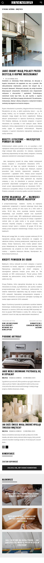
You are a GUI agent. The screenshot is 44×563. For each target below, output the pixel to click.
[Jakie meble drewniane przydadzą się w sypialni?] (22, 355)
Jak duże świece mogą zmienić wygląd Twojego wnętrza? (21, 426)
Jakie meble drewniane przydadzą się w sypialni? (21, 373)
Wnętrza (19, 9)
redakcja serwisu (15, 378)
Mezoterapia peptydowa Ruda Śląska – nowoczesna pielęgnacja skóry (22, 494)
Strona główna (8, 9)
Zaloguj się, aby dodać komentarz (22, 468)
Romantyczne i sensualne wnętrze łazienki (34, 325)
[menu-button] (40, 2)
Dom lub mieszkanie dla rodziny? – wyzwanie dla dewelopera (10, 326)
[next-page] (7, 447)
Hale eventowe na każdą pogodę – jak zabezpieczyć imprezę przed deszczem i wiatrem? (22, 542)
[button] (2, 2)
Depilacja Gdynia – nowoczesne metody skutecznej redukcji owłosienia (22, 518)
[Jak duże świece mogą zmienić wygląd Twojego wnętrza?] (22, 408)
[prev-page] (3, 447)
